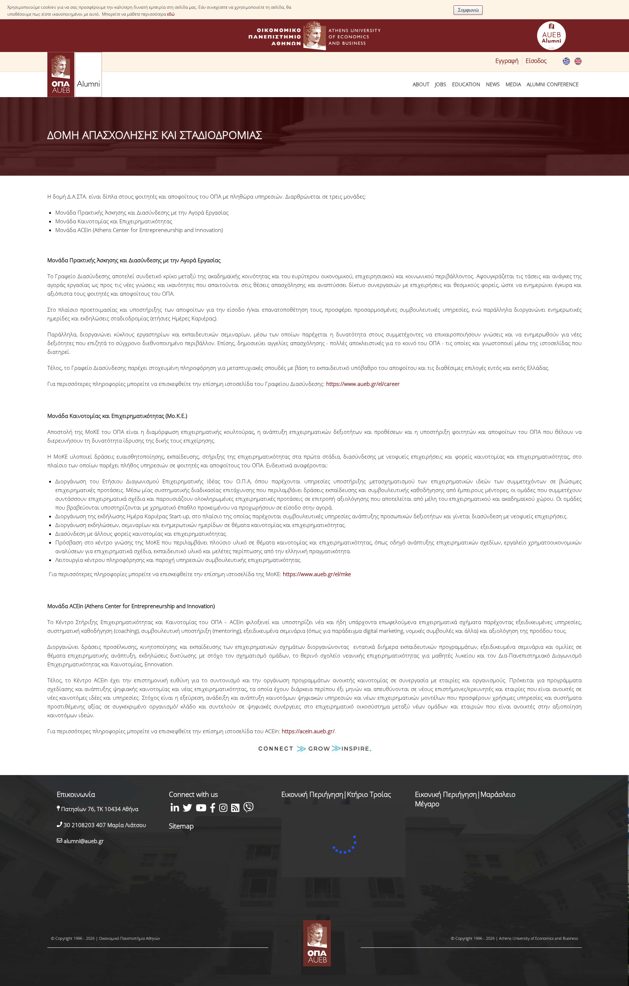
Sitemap (181, 825)
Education (466, 84)
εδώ (171, 14)
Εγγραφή (506, 61)
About (421, 84)
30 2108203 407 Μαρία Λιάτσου (104, 825)
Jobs (440, 84)
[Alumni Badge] (551, 36)
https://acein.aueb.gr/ (308, 731)
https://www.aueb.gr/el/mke (317, 574)
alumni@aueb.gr (83, 841)
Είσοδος (536, 61)
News (493, 84)
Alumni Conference (553, 84)
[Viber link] (248, 808)
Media (513, 84)
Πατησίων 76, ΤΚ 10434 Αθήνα (99, 809)
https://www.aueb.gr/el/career (363, 383)
